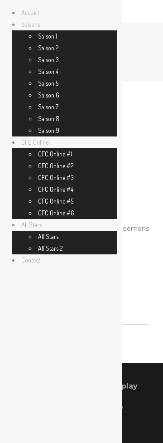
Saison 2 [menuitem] (48, 48)
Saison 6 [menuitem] (48, 95)
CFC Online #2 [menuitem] (55, 166)
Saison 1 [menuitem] (47, 36)
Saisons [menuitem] (30, 24)
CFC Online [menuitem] (34, 142)
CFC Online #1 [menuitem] (55, 154)
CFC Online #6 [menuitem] (56, 213)
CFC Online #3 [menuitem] (56, 177)
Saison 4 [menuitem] (48, 71)
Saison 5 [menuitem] (48, 83)
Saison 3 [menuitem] (48, 59)
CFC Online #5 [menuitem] (55, 201)
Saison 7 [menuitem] (48, 107)
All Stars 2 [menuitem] (50, 248)
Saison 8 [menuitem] (48, 118)
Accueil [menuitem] (30, 12)
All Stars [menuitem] (31, 225)
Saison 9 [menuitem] (48, 130)
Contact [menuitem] (30, 260)
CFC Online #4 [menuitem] (55, 189)
